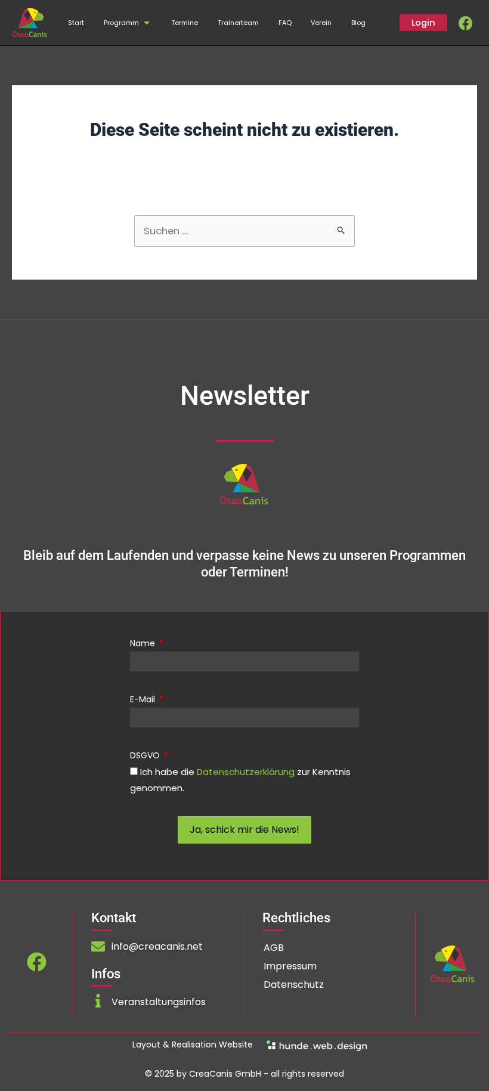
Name (143, 643)
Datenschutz (294, 984)
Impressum (290, 966)
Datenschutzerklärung (246, 771)
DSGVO (146, 755)
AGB (274, 947)
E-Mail (143, 699)
